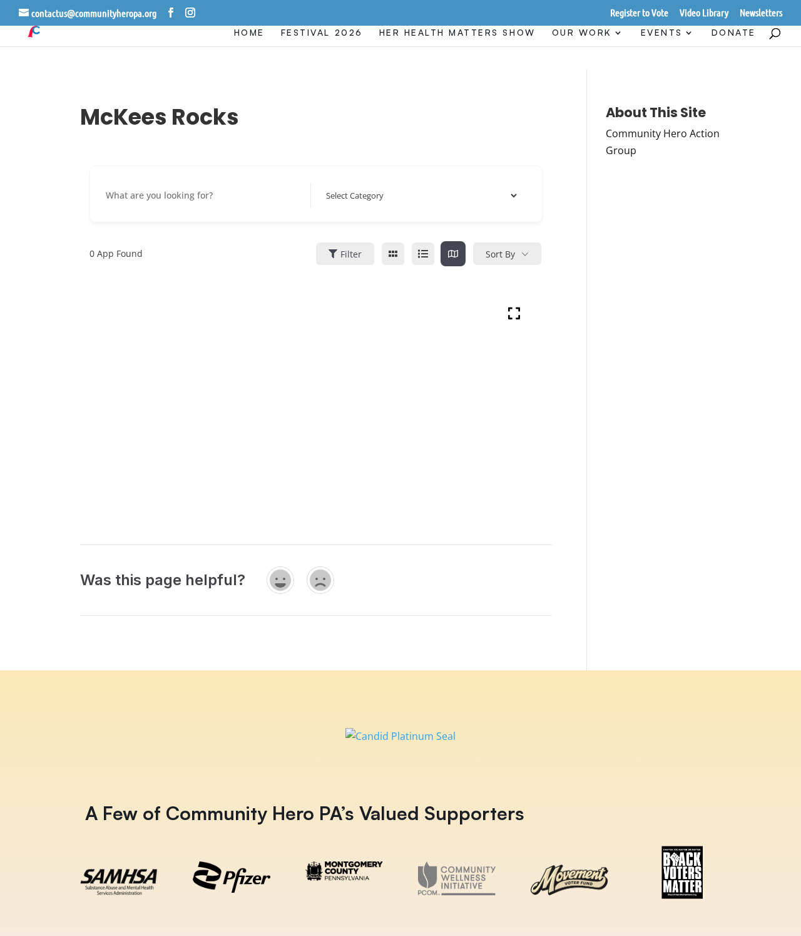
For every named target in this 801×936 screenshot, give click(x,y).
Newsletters (761, 13)
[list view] (423, 253)
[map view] (453, 253)
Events (662, 33)
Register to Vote (639, 13)
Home (249, 33)
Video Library (704, 13)
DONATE (734, 33)
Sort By (500, 254)
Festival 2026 (322, 33)
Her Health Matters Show (457, 33)
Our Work (582, 33)
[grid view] (393, 253)
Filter (351, 254)
